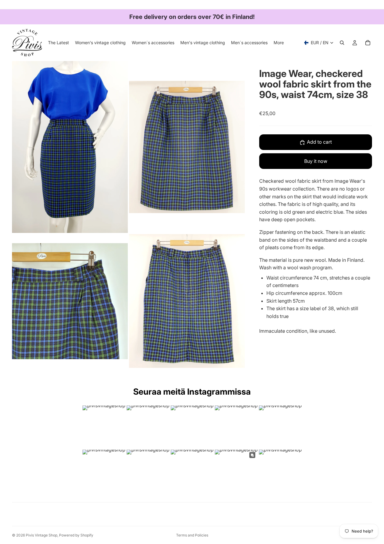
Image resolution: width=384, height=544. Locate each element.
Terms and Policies (192, 535)
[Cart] (367, 42)
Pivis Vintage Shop (41, 535)
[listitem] (279, 43)
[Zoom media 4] (187, 301)
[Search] (342, 42)
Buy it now (315, 161)
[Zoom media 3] (70, 301)
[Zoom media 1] (70, 147)
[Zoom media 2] (187, 147)
